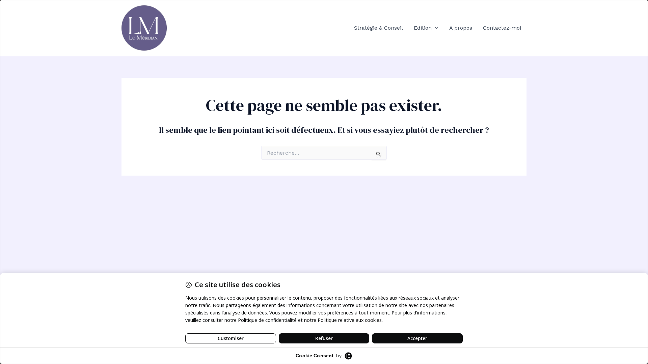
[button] (435, 27)
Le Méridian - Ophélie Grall (214, 28)
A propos (460, 28)
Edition (423, 28)
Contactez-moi (502, 28)
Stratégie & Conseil (378, 28)
